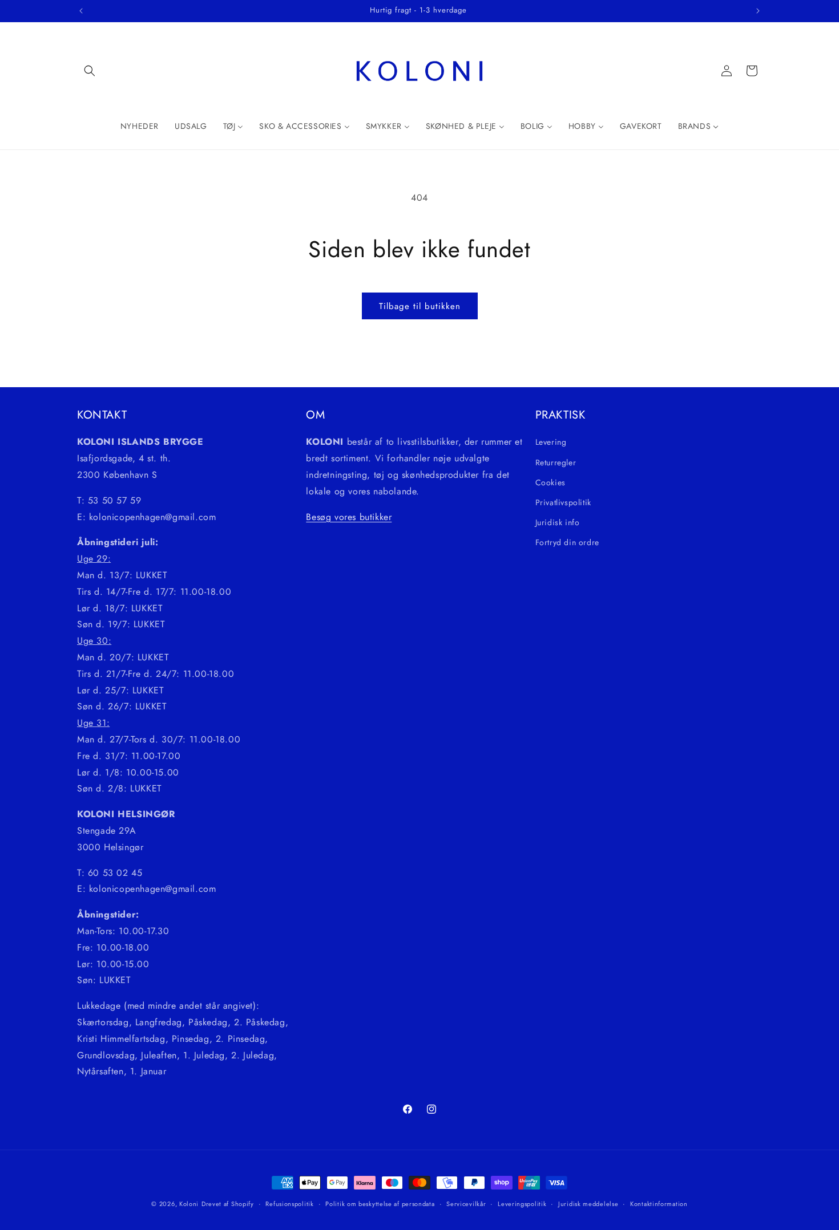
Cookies (550, 482)
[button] (89, 70)
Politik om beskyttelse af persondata (379, 1203)
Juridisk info (557, 522)
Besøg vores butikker (349, 516)
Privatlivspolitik (563, 502)
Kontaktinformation (659, 1203)
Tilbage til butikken (420, 306)
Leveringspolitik (522, 1203)
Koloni (189, 1203)
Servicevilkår (466, 1203)
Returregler (555, 462)
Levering (551, 442)
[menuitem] (139, 126)
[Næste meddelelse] (758, 11)
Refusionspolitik (289, 1203)
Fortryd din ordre (567, 542)
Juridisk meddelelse (588, 1203)
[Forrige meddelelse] (81, 11)
